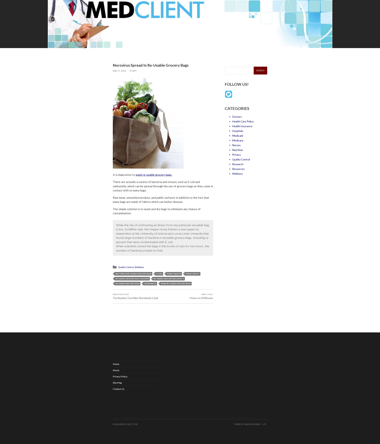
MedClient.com (129, 424)
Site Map (117, 382)
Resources (238, 169)
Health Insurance (242, 126)
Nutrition (237, 150)
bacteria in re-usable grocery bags (133, 274)
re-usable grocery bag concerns (132, 279)
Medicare (237, 140)
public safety (193, 274)
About (116, 370)
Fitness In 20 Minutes (201, 296)
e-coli (159, 274)
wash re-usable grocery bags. (154, 174)
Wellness (139, 267)
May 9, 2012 (119, 71)
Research (237, 164)
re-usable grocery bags (127, 283)
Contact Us (118, 388)
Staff (133, 71)
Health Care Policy (243, 121)
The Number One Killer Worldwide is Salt (135, 296)
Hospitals (237, 131)
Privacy (236, 154)
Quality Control (126, 267)
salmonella (150, 283)
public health (174, 274)
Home (116, 364)
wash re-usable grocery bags (176, 283)
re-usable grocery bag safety (169, 279)
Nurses (236, 145)
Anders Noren (252, 424)
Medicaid (237, 135)
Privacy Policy (120, 376)
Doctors (237, 116)
